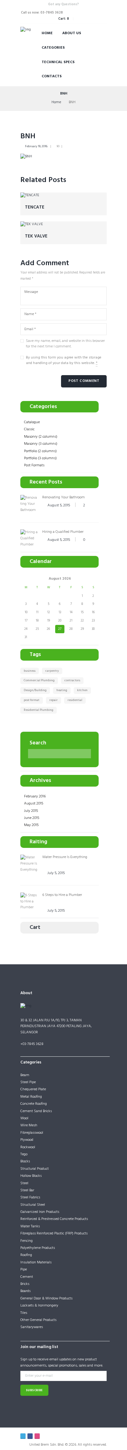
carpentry (52, 670)
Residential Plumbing (38, 709)
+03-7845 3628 (31, 1044)
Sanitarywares (31, 1327)
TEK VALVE (36, 236)
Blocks (25, 1161)
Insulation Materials (35, 1262)
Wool (24, 1118)
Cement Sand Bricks (36, 1111)
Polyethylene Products (37, 1248)
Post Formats (34, 465)
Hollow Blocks (31, 1176)
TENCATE (34, 207)
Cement (26, 1277)
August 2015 (33, 803)
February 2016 (35, 796)
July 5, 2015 (56, 873)
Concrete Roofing (33, 1104)
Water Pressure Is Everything (64, 857)
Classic (29, 429)
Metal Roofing (31, 1097)
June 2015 (31, 818)
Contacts (52, 76)
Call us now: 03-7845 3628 (42, 12)
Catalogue (32, 422)
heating (61, 690)
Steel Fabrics (30, 1197)
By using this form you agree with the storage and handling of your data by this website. (63, 360)
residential (75, 700)
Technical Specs (58, 62)
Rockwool (27, 1147)
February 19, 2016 (36, 146)
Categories (53, 48)
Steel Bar (27, 1190)
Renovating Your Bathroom (63, 497)
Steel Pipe (28, 1082)
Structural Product (34, 1169)
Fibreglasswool (31, 1133)
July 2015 (31, 811)
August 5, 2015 (58, 505)
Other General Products (38, 1320)
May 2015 (31, 825)
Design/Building (35, 690)
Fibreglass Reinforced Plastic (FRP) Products (54, 1233)
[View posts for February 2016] (26, 579)
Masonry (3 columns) (40, 444)
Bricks (24, 1284)
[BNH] (26, 157)
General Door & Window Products (46, 1298)
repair (53, 700)
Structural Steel (32, 1205)
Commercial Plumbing (39, 680)
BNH (27, 136)
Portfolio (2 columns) (40, 451)
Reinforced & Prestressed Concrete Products (54, 1219)
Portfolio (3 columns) (40, 458)
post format (31, 700)
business (29, 670)
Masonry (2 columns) (40, 437)
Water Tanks (30, 1226)
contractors (72, 680)
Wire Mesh (28, 1125)
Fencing (26, 1241)
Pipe (23, 1269)
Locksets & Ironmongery (39, 1305)
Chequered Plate (33, 1089)
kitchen (82, 690)
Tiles (23, 1313)
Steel (24, 1183)
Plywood (26, 1140)
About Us (71, 33)
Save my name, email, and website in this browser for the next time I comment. (65, 343)
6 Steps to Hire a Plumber (62, 895)
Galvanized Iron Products (39, 1212)
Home (47, 33)
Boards (25, 1291)
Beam (24, 1075)
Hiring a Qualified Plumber (63, 532)
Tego (23, 1154)
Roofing (26, 1255)
